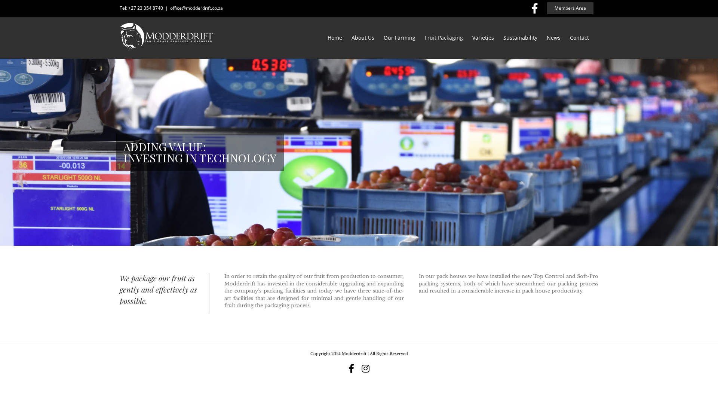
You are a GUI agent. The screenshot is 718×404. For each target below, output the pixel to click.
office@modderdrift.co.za (196, 8)
